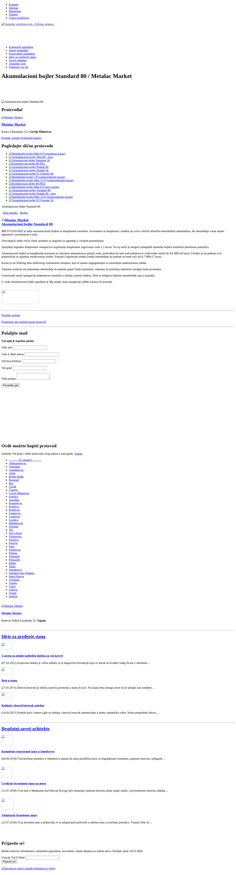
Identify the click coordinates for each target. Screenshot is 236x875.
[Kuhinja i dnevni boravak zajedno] (7, 698)
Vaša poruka (8, 378)
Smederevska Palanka (21, 573)
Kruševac (14, 509)
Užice (12, 586)
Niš (11, 529)
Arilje (12, 473)
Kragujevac (15, 503)
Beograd (14, 479)
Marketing (15, 11)
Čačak (12, 486)
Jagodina (14, 499)
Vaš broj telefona (11, 361)
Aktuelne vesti (17, 63)
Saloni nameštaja (18, 50)
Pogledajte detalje (31, 138)
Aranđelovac (16, 470)
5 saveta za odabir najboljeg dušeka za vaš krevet (32, 655)
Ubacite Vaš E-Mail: (13, 857)
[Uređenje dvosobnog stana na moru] (6, 776)
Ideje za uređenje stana (23, 636)
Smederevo (15, 569)
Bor (11, 483)
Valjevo (13, 589)
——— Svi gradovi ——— (25, 460)
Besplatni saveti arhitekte (25, 728)
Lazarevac (15, 513)
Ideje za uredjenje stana (22, 57)
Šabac (12, 566)
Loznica (13, 519)
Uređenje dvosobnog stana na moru (23, 783)
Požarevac (15, 549)
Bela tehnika (10, 212)
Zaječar (13, 596)
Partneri (13, 14)
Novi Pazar (15, 533)
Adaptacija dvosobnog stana (19, 815)
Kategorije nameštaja (21, 47)
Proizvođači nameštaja (22, 53)
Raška (12, 563)
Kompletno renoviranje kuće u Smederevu (27, 751)
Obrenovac (15, 536)
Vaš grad (6, 367)
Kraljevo (14, 506)
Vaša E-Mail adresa (12, 354)
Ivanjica (13, 496)
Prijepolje (14, 556)
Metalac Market (13, 124)
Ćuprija (13, 489)
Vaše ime (6, 347)
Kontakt (13, 4)
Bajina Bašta (16, 476)
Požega (13, 553)
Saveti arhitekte (18, 60)
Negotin (13, 526)
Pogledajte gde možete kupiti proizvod (23, 321)
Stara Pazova (16, 576)
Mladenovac (16, 523)
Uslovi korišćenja (19, 17)
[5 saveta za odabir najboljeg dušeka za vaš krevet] (7, 649)
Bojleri (24, 212)
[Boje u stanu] (7, 674)
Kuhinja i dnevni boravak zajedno (22, 705)
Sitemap (13, 7)
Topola (78, 453)
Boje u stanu (9, 680)
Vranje (13, 593)
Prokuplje (14, 559)
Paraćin (13, 543)
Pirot (11, 546)
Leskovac (14, 516)
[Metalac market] (15, 220)
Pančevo (14, 539)
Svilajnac (14, 579)
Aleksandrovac (17, 463)
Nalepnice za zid (18, 67)
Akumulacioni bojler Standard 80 (27, 224)
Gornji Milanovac (19, 493)
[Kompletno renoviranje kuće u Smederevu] (7, 745)
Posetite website (10, 138)
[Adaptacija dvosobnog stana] (7, 808)
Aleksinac (14, 466)
